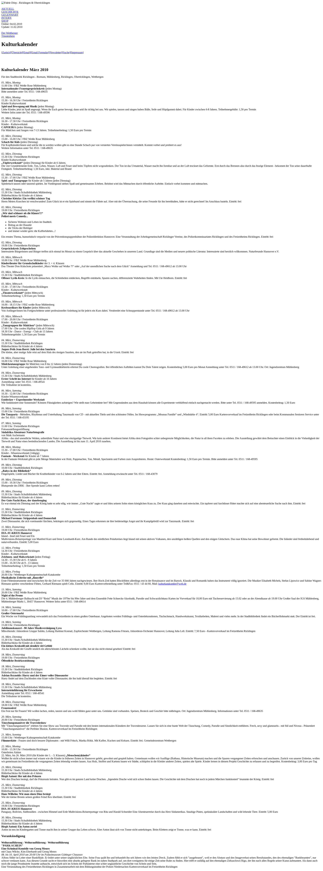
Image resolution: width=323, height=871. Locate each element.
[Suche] (66, 52)
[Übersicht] (17, 52)
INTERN (6, 17)
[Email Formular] (40, 52)
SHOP (4, 20)
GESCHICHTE (10, 11)
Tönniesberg (8, 36)
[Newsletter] (55, 52)
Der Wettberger (9, 33)
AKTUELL (7, 8)
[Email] (27, 52)
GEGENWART (9, 14)
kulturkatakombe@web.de (172, 583)
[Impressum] (77, 52)
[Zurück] (6, 52)
